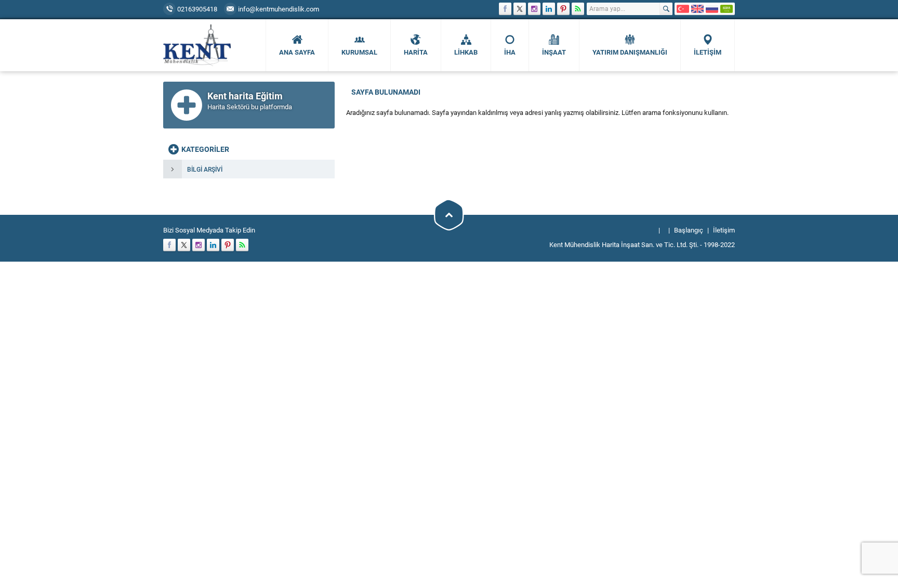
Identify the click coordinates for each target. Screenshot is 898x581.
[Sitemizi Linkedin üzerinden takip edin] (549, 9)
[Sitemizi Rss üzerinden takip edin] (578, 9)
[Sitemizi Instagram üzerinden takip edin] (534, 9)
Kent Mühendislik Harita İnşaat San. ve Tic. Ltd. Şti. (623, 244)
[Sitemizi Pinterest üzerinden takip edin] (563, 9)
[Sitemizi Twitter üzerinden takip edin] (519, 9)
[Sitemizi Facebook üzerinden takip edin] (505, 9)
